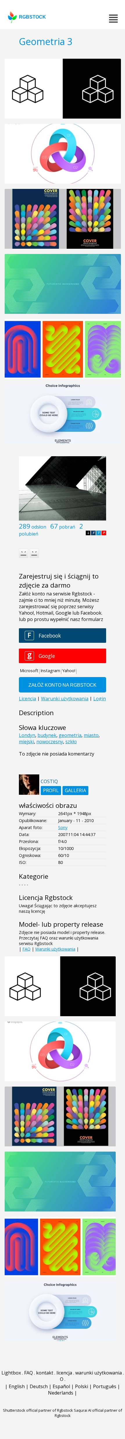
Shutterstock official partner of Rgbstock (38, 1410)
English (17, 1386)
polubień (28, 534)
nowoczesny (49, 741)
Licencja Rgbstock (46, 897)
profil (51, 790)
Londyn (27, 735)
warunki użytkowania (98, 1373)
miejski (26, 741)
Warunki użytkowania (55, 949)
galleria (75, 790)
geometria (70, 735)
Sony (62, 827)
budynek (47, 735)
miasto (91, 735)
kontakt (44, 1373)
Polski (81, 1386)
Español (61, 1386)
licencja (64, 1373)
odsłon (38, 527)
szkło (71, 741)
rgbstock (32, 17)
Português (104, 1386)
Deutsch (39, 1386)
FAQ (26, 949)
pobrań (67, 527)
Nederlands (60, 1393)
